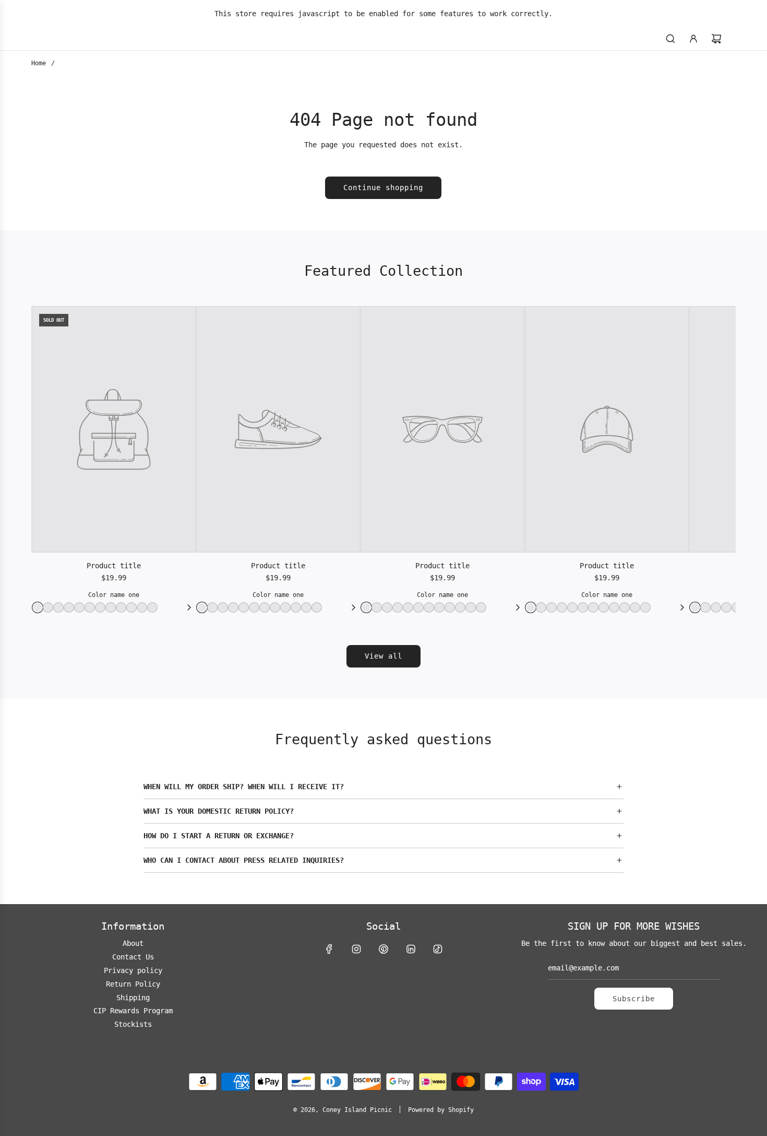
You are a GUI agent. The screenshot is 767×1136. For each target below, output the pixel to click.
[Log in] (693, 38)
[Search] (670, 38)
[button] (383, 787)
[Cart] (716, 38)
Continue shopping (383, 187)
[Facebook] (329, 949)
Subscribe (634, 998)
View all (383, 656)
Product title (114, 565)
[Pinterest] (383, 949)
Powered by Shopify (441, 1110)
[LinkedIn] (410, 949)
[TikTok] (437, 949)
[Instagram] (356, 949)
